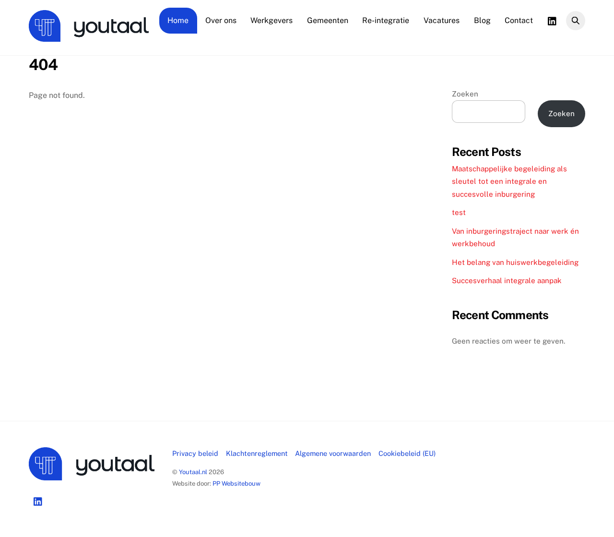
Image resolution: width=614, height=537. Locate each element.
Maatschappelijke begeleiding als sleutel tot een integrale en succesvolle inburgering (509, 181)
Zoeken (465, 94)
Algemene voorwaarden (333, 453)
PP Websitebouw (236, 483)
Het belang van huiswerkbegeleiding (515, 262)
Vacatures (442, 20)
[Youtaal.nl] (89, 37)
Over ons (220, 20)
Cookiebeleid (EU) (407, 453)
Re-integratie (385, 20)
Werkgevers (271, 20)
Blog (482, 20)
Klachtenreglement (257, 453)
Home (178, 20)
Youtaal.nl (193, 472)
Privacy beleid (195, 453)
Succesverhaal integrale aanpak (507, 280)
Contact (519, 20)
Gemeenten (327, 20)
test (459, 212)
